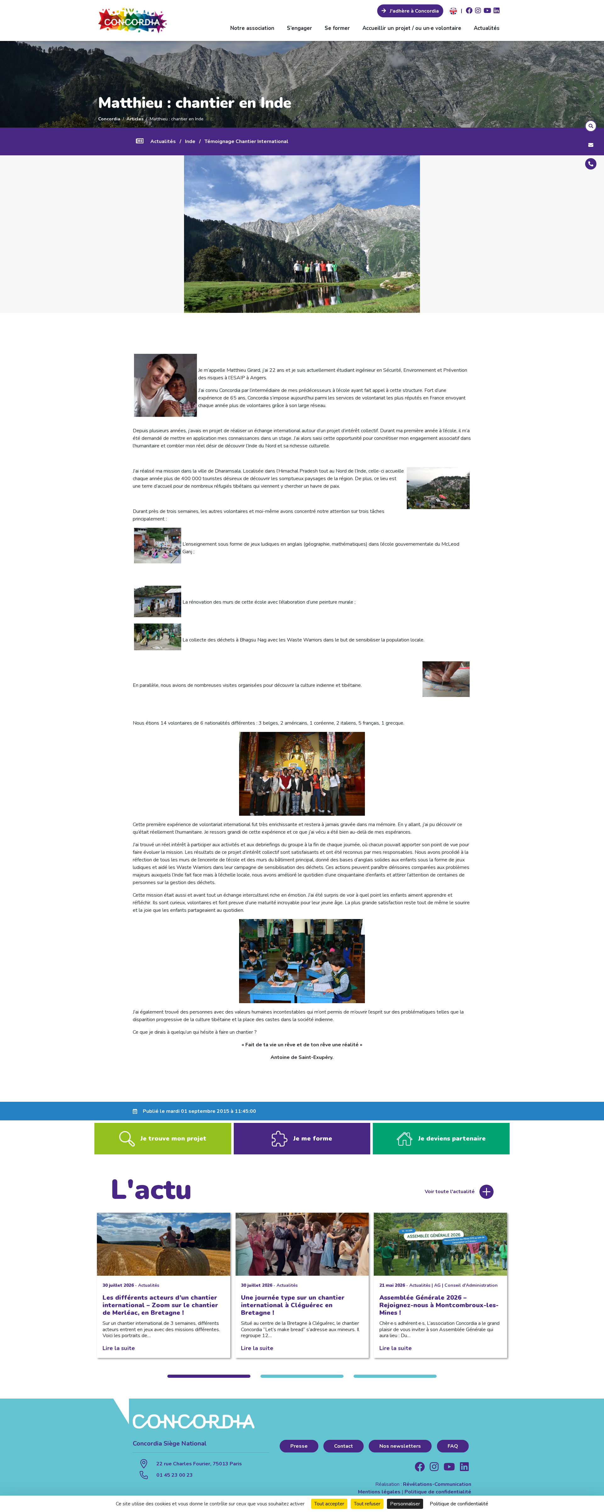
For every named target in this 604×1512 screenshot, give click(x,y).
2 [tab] (302, 1376)
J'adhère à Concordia (414, 11)
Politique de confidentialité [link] (459, 1503)
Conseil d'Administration (471, 1285)
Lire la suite (119, 1348)
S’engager (299, 28)
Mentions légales (379, 1491)
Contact (343, 1446)
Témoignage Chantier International (246, 141)
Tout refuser (367, 1503)
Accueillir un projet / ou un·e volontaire (411, 28)
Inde (190, 141)
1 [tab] (208, 1376)
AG (437, 1285)
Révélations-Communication (437, 1484)
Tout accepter (329, 1503)
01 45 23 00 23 (174, 1475)
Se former (337, 28)
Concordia (109, 119)
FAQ (453, 1446)
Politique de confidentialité (438, 1491)
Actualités (487, 28)
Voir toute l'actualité (450, 1191)
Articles (134, 119)
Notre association (252, 28)
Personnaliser (405, 1503)
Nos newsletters (400, 1446)
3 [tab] (395, 1376)
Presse (299, 1446)
